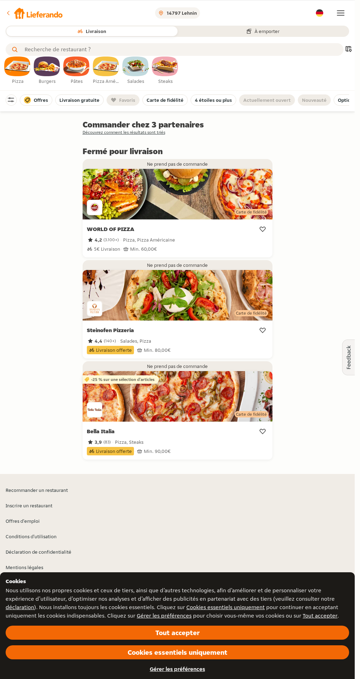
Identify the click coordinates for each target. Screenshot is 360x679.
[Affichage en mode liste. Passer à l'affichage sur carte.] (348, 50)
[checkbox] (17, 71)
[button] (34, 13)
